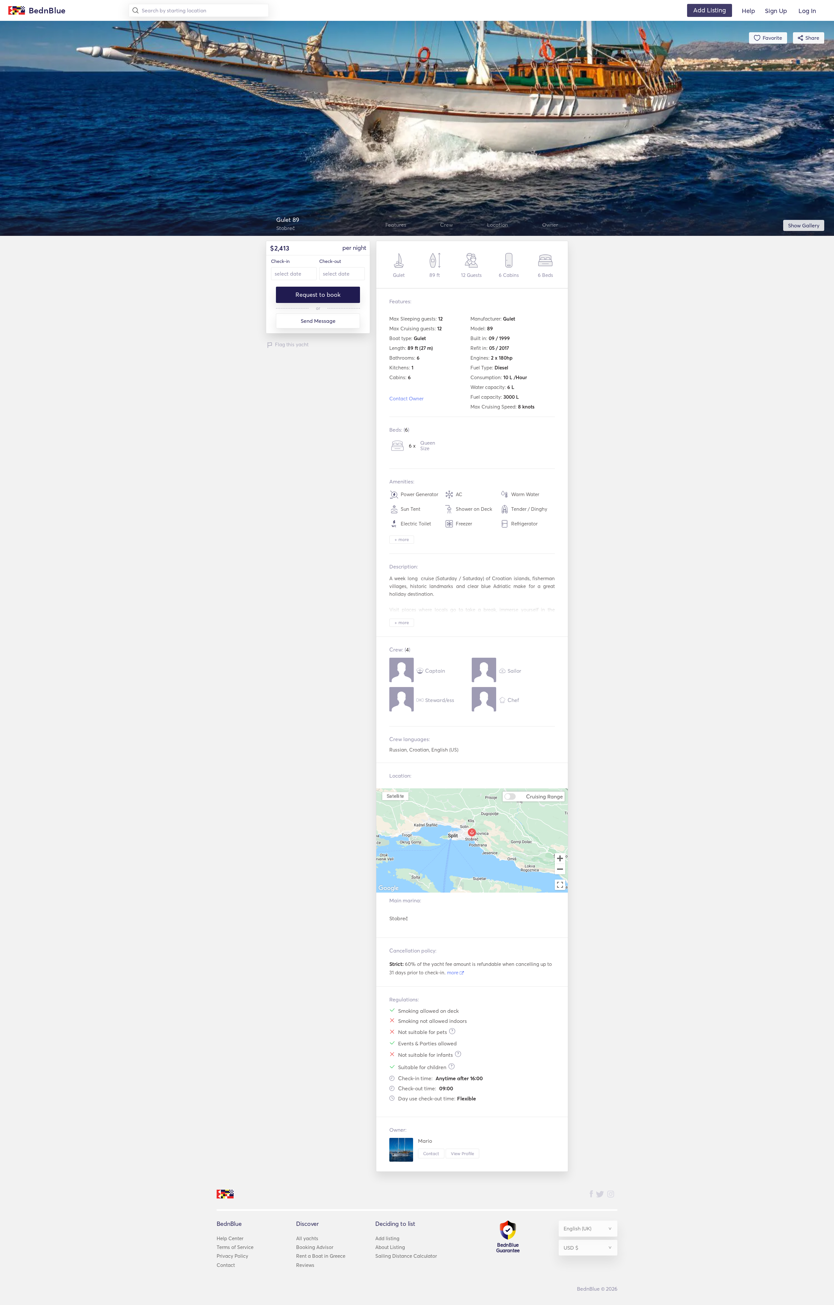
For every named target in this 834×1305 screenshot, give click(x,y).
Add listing (387, 1238)
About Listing (390, 1247)
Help (748, 11)
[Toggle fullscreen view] (560, 885)
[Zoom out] (560, 870)
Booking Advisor (314, 1247)
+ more (402, 539)
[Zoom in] (560, 858)
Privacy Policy (232, 1256)
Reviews (305, 1265)
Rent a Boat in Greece (320, 1256)
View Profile (462, 1153)
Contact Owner (406, 398)
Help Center (230, 1238)
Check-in (280, 261)
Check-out (330, 261)
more (453, 972)
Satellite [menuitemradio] (395, 796)
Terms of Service (235, 1247)
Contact (431, 1153)
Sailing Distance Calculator (406, 1256)
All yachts (307, 1238)
